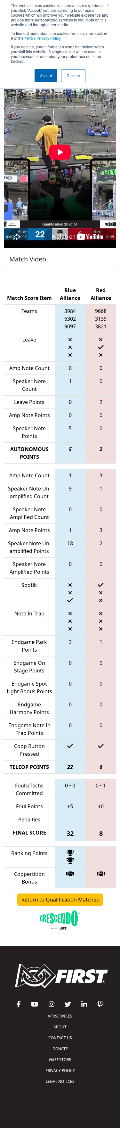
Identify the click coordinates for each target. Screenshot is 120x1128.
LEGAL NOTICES (60, 1081)
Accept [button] (46, 75)
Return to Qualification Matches (60, 899)
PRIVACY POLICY (60, 1070)
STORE (60, 1059)
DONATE (60, 1048)
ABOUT (60, 1027)
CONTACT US (60, 1038)
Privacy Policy (42, 38)
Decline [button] (73, 75)
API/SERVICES (60, 1016)
